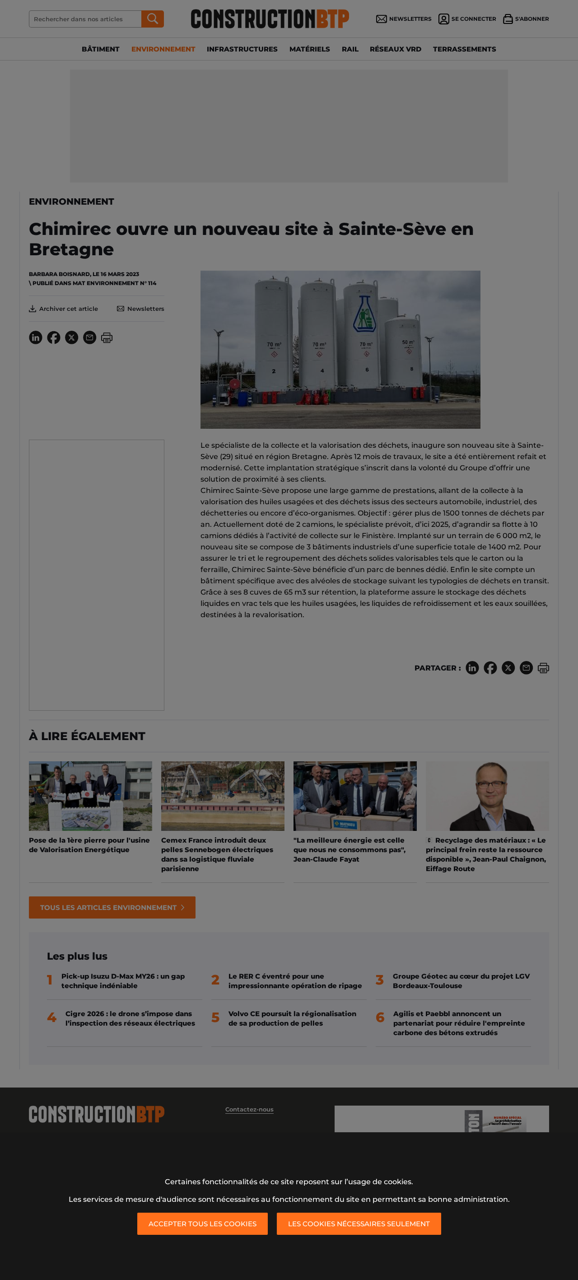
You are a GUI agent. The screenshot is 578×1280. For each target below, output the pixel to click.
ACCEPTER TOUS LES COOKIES (202, 1223)
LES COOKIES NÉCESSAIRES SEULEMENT (359, 1223)
